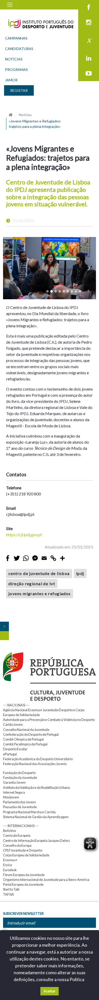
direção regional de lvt (31, 583)
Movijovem (11, 797)
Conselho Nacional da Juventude (26, 730)
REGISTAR (19, 90)
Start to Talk (11, 889)
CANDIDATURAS (19, 48)
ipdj (80, 573)
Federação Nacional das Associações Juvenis (35, 764)
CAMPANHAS (16, 38)
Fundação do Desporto (19, 773)
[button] (10, 268)
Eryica (7, 865)
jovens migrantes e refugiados (39, 593)
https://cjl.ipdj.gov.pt (24, 534)
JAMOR (11, 80)
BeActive (9, 831)
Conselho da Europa (17, 845)
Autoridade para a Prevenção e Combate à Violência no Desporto (49, 720)
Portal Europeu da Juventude (23, 884)
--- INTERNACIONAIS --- (21, 826)
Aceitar (49, 991)
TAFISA (8, 894)
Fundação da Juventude (20, 778)
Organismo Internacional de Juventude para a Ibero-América (46, 880)
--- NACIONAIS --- (16, 705)
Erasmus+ (10, 860)
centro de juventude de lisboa (39, 573)
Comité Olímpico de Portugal (23, 739)
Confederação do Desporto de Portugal (31, 734)
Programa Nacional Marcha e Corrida (29, 812)
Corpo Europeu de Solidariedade (26, 855)
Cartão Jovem (13, 724)
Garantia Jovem (14, 782)
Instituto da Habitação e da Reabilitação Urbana (36, 787)
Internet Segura (14, 792)
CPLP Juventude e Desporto (22, 850)
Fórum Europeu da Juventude (24, 875)
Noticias (25, 114)
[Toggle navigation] (9, 4)
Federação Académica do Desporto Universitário (38, 759)
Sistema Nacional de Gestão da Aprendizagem (36, 817)
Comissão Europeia (16, 835)
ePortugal (10, 754)
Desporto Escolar (15, 749)
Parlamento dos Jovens (19, 802)
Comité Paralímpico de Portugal (25, 744)
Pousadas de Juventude (20, 807)
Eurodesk (10, 870)
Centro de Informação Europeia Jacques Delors (36, 841)
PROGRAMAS (16, 69)
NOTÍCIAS (14, 59)
